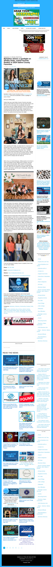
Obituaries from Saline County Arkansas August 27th (9, 388)
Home (39, 259)
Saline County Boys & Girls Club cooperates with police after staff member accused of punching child (10, 406)
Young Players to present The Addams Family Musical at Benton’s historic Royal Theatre (10, 446)
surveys (6, 313)
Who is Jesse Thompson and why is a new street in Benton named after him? (10, 539)
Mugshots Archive (42, 298)
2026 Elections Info (43, 327)
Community (23, 306)
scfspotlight (23, 311)
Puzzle (40, 248)
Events (40, 242)
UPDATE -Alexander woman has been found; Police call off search (26, 406)
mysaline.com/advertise (10, 506)
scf (14, 311)
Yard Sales (26, 464)
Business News (42, 287)
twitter (31, 560)
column (24, 309)
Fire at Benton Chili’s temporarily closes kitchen (26, 444)
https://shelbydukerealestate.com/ (16, 272)
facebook (22, 560)
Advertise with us (42, 268)
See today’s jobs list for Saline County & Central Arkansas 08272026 (10, 369)
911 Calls (40, 300)
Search (40, 279)
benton (8, 309)
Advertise (45, 248)
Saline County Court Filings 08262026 (26, 501)
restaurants (10, 311)
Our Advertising (24, 463)
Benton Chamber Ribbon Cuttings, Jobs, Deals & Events (43, 291)
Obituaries (40, 308)
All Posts (40, 284)
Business (12, 306)
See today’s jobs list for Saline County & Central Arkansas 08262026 (10, 464)
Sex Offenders (41, 311)
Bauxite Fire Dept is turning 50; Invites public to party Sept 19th (10, 521)
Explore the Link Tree (43, 261)
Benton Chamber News (43, 243)
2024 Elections (45, 245)
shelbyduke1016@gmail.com (13, 270)
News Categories (42, 281)
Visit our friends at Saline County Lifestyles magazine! (43, 236)
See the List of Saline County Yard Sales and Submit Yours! (42, 147)
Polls (32, 306)
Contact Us (41, 271)
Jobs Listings (41, 306)
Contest (28, 306)
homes (28, 309)
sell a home (29, 311)
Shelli (5, 307)
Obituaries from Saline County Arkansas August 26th (25, 482)
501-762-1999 (11, 267)
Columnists (40, 246)
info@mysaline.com (30, 3)
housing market (12, 310)
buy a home (19, 309)
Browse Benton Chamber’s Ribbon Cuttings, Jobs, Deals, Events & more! (26, 521)
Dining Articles (41, 295)
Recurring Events (42, 320)
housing (6, 310)
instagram (27, 560)
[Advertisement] (19, 334)
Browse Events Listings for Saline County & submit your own (43, 131)
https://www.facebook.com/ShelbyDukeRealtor (19, 275)
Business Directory (42, 341)
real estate (22, 310)
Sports (39, 245)
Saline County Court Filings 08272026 (26, 387)
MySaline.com (21, 3)
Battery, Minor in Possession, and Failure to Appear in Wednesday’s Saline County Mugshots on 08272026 (26, 369)
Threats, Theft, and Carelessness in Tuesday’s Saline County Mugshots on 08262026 (10, 483)
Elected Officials (42, 334)
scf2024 (17, 311)
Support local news (42, 273)
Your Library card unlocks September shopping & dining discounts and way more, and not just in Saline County (26, 426)
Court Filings (41, 303)
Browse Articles (43, 249)
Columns (17, 306)
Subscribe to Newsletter (44, 276)
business (13, 309)
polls (18, 310)
